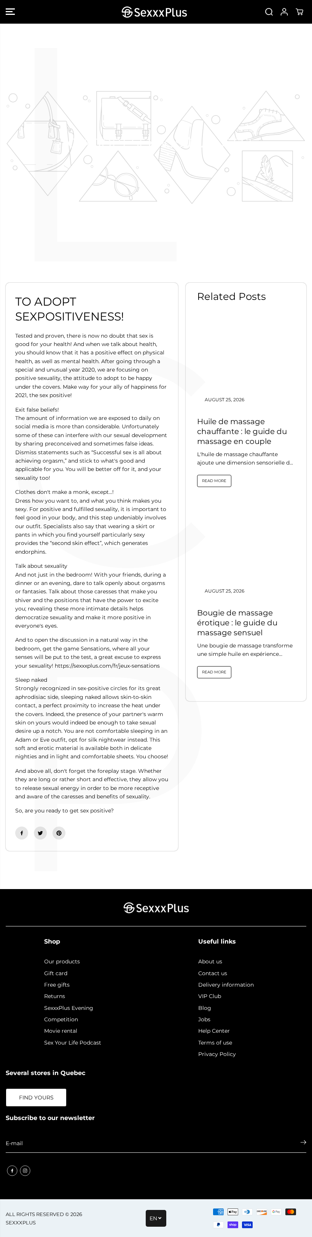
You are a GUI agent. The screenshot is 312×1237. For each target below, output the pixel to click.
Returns (54, 996)
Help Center (214, 1030)
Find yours (36, 1097)
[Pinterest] (59, 833)
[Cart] (299, 12)
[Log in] (284, 12)
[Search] (269, 12)
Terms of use (215, 1042)
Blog (204, 1008)
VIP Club (209, 996)
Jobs (204, 1019)
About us (210, 961)
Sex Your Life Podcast (72, 1042)
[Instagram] (25, 1170)
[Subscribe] (303, 1143)
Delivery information (226, 984)
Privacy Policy (217, 1054)
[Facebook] (21, 833)
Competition (61, 1019)
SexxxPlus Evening (68, 1008)
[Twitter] (40, 833)
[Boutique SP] (154, 12)
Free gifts (57, 984)
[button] (10, 12)
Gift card (55, 973)
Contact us (212, 973)
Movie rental (60, 1030)
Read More (214, 480)
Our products (62, 961)
